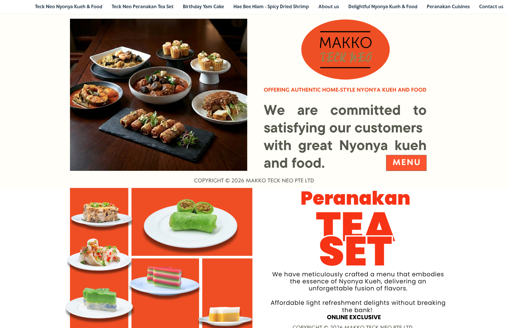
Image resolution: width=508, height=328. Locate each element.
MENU (406, 162)
